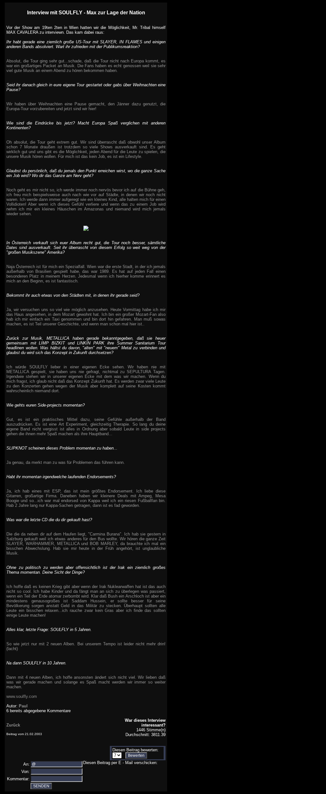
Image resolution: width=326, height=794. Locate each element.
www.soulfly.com (21, 696)
